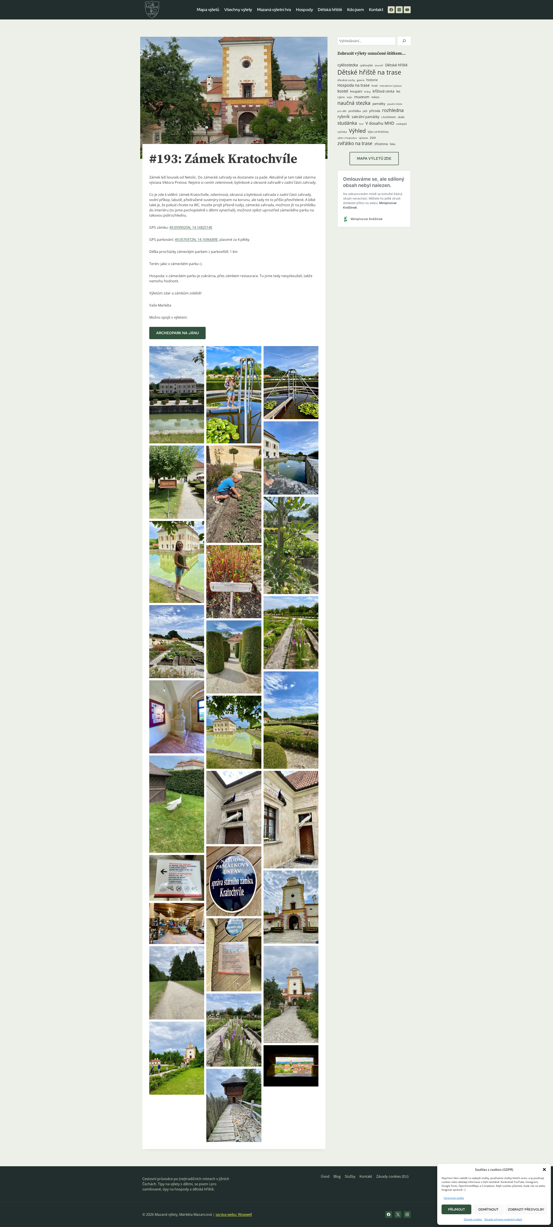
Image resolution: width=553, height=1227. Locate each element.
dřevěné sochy (346, 80)
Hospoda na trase (353, 85)
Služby (350, 1176)
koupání (356, 91)
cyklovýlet (366, 65)
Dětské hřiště (396, 64)
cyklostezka (347, 64)
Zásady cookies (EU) (392, 1176)
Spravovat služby (454, 1198)
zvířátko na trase (354, 143)
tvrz (361, 124)
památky (378, 103)
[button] (544, 1169)
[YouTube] (407, 9)
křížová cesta (383, 91)
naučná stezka (353, 103)
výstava (363, 138)
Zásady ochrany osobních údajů (503, 1219)
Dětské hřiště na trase (369, 72)
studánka (347, 123)
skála (401, 117)
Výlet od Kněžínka (378, 132)
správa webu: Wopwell (234, 1214)
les (398, 91)
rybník (343, 116)
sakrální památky (365, 116)
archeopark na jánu (177, 333)
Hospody (304, 9)
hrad (375, 86)
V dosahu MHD (379, 123)
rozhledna (393, 110)
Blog (337, 1176)
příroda (374, 111)
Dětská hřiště (330, 9)
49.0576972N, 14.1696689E (196, 239)
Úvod (325, 1176)
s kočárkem (388, 117)
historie (372, 80)
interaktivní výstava (391, 85)
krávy (367, 91)
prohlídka (354, 111)
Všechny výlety (238, 9)
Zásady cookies (473, 1219)
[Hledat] (404, 41)
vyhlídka (342, 131)
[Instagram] (399, 9)
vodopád (401, 124)
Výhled (357, 130)
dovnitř (379, 65)
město (375, 97)
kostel (342, 91)
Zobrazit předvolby (526, 1209)
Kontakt (376, 9)
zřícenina (381, 144)
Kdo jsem (355, 9)
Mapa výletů (208, 9)
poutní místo (394, 104)
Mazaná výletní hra (274, 9)
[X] (397, 1214)
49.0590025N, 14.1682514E (190, 227)
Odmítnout (488, 1209)
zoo (373, 137)
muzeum (361, 96)
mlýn (349, 97)
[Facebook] (391, 9)
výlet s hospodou (347, 137)
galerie (360, 80)
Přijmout (456, 1209)
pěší (365, 111)
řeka (392, 144)
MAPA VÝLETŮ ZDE (374, 158)
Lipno (341, 97)
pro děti (341, 111)
